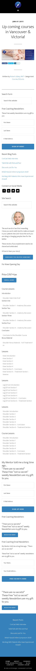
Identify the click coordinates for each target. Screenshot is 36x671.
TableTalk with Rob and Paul (11, 163)
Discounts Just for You (9, 167)
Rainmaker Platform (25, 668)
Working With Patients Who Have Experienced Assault (17, 177)
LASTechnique (18, 4)
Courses (15, 79)
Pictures (21, 79)
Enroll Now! (9, 280)
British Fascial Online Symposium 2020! (15, 171)
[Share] (15, 63)
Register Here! (10, 535)
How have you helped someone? (18, 257)
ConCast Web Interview (10, 158)
